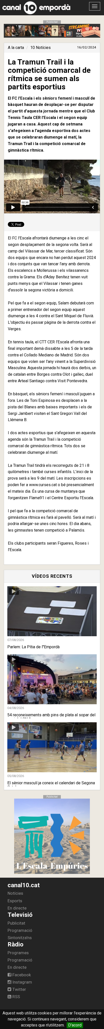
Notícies (15, 893)
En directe (17, 908)
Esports (15, 900)
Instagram (21, 982)
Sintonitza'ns (20, 937)
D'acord (75, 1025)
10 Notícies (40, 47)
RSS (15, 996)
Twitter (18, 989)
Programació (20, 930)
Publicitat (16, 923)
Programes (18, 952)
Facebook (21, 974)
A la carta (16, 47)
